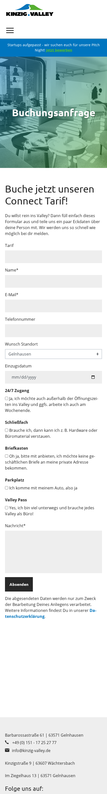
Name (11, 270)
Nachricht (15, 525)
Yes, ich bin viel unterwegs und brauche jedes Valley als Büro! (49, 510)
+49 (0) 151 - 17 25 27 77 (34, 742)
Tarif (9, 245)
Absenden (18, 584)
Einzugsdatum (18, 366)
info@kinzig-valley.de (31, 750)
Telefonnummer (20, 319)
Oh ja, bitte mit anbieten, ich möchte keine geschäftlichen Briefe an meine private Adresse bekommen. (50, 462)
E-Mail (11, 294)
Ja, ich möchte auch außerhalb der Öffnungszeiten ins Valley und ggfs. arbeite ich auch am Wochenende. (51, 404)
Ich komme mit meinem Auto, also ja (42, 488)
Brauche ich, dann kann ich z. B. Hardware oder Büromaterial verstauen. (51, 433)
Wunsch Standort (21, 344)
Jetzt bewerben (59, 50)
